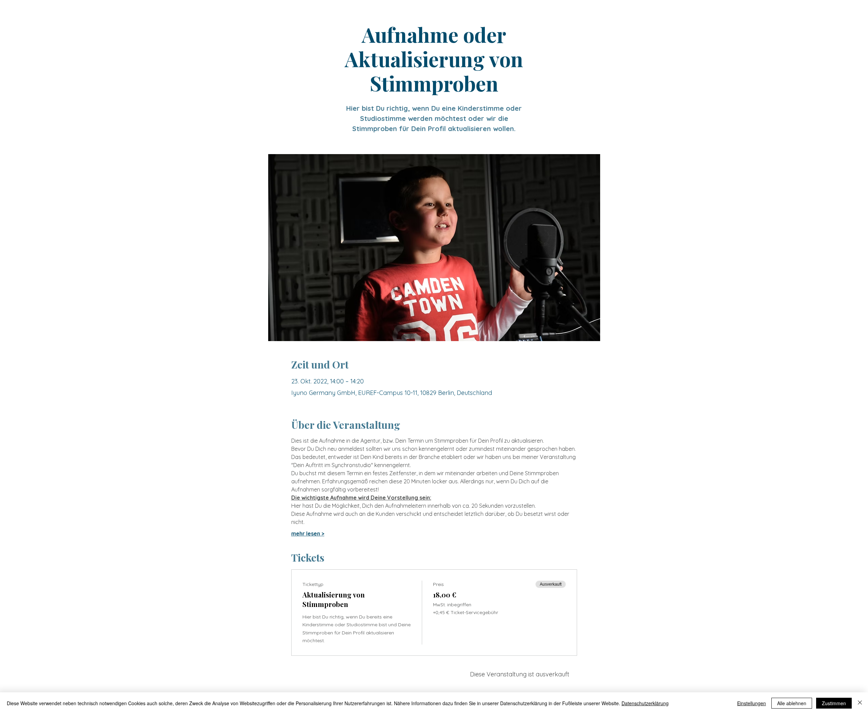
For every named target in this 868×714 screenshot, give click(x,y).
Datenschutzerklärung (645, 703)
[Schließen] (860, 703)
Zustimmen (834, 703)
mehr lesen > (307, 533)
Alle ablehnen (791, 703)
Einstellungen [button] (751, 703)
